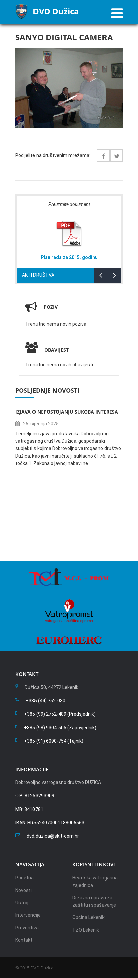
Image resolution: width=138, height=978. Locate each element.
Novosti (23, 890)
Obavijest (56, 350)
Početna (24, 878)
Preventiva (27, 927)
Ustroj (21, 902)
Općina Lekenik (88, 917)
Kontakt (23, 940)
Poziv (51, 307)
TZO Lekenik (85, 930)
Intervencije (28, 915)
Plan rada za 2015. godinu (69, 257)
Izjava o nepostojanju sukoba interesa (66, 411)
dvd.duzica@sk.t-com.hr (53, 836)
